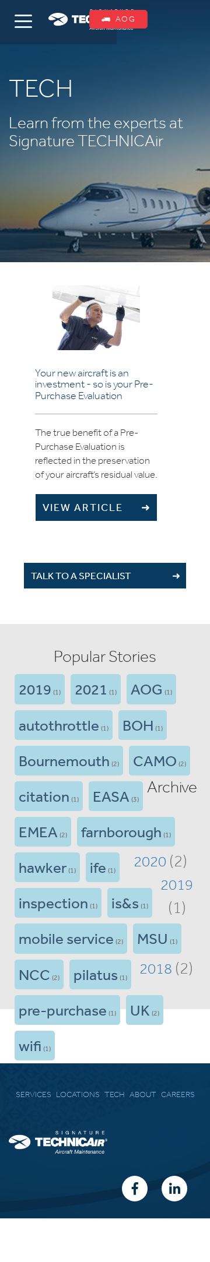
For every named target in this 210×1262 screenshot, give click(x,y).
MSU (152, 938)
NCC (34, 974)
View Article (86, 506)
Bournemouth (64, 760)
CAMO (155, 760)
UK (140, 1009)
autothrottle (59, 725)
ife (98, 867)
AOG (147, 688)
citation (44, 796)
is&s (125, 902)
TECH (114, 1094)
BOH (138, 725)
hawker (42, 867)
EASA (111, 796)
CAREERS (178, 1094)
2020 (150, 861)
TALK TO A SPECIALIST (81, 575)
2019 (35, 688)
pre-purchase (63, 1009)
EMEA (38, 831)
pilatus (96, 974)
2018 (155, 968)
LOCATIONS (78, 1094)
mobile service (66, 938)
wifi (30, 1045)
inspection (53, 902)
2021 (91, 688)
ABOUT (143, 1094)
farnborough (121, 831)
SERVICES (33, 1094)
